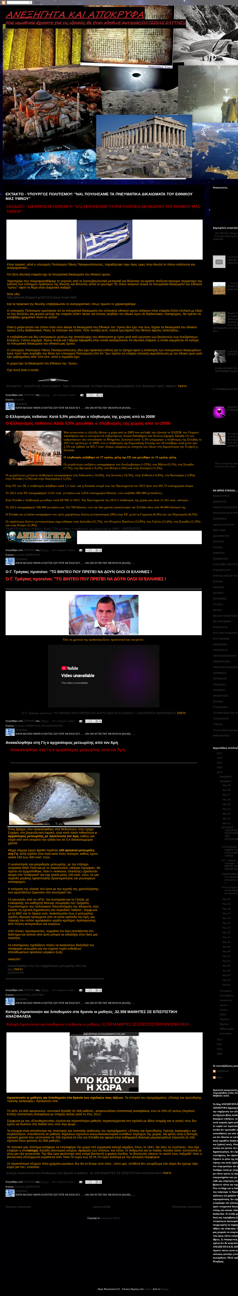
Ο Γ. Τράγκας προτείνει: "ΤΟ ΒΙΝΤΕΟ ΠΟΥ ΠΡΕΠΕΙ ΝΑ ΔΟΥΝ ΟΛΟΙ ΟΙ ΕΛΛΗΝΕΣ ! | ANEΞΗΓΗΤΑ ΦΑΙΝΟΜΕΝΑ (99, 713)
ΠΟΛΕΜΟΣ (219, 690)
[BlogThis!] (91, 395)
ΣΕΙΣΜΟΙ (218, 701)
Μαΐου (223, 1014)
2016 (220, 758)
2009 (220, 1053)
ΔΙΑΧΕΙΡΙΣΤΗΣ (221, 536)
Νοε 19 (227, 903)
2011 (220, 1044)
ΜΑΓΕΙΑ (217, 610)
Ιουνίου (224, 1009)
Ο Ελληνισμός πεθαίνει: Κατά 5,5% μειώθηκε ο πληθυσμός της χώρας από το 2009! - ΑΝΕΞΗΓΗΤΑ (76, 528)
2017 (220, 753)
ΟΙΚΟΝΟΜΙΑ (220, 644)
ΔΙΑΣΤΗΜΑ (38, 995)
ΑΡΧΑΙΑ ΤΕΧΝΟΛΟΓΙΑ (225, 507)
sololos (147, 1289)
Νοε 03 (227, 975)
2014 (220, 767)
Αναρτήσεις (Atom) (110, 1218)
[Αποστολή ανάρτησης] (81, 395)
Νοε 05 (227, 965)
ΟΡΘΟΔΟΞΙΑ (220, 650)
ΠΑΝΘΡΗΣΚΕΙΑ (221, 661)
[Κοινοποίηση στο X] (94, 395)
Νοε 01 (227, 984)
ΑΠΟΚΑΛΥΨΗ (15, 972)
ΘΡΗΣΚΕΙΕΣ (220, 598)
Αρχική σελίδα (101, 1206)
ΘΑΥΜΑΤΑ (218, 587)
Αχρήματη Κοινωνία (223, 524)
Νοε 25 (227, 804)
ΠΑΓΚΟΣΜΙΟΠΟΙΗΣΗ (52, 726)
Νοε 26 (227, 799)
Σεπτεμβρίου (227, 995)
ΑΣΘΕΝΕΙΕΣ (220, 518)
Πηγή (9, 528)
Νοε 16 (227, 918)
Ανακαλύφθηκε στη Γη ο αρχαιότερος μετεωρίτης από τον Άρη (62, 742)
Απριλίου (225, 1019)
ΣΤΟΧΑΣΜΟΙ (220, 707)
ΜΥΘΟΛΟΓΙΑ (220, 627)
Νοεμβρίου (226, 781)
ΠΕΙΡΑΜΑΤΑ (219, 673)
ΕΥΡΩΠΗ (218, 581)
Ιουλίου (224, 1005)
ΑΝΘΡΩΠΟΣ (220, 501)
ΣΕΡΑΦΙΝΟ (222, 1071)
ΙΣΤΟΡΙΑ (217, 604)
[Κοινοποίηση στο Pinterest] (101, 395)
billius (219, 1077)
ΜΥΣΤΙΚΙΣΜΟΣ (221, 638)
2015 (220, 762)
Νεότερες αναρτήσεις (18, 1206)
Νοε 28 (227, 790)
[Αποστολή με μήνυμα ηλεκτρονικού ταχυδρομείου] (88, 395)
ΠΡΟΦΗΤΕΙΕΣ (221, 695)
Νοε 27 (227, 794)
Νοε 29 (227, 785)
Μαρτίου (225, 1024)
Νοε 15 (227, 923)
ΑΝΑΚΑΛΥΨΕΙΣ (22, 995)
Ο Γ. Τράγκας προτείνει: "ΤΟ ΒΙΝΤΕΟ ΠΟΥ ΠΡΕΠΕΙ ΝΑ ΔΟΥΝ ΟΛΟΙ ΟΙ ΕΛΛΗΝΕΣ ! (79, 572)
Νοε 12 (227, 932)
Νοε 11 (227, 937)
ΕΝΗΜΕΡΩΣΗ (32, 555)
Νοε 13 (227, 927)
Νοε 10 (227, 942)
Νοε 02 (227, 980)
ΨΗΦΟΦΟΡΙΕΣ (221, 735)
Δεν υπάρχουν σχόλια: (65, 395)
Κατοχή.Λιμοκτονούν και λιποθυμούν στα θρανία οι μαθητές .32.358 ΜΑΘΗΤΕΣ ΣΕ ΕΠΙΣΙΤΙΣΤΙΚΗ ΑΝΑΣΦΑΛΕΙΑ (84, 1173)
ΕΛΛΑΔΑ (19, 399)
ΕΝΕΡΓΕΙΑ (219, 553)
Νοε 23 (227, 813)
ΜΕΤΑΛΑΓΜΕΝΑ (222, 621)
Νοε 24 (227, 809)
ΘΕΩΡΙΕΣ (218, 592)
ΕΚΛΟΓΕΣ (218, 541)
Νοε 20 (227, 899)
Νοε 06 (227, 961)
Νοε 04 (227, 970)
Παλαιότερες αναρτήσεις (187, 1206)
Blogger (164, 1289)
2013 (220, 772)
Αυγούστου (226, 1000)
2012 (220, 1039)
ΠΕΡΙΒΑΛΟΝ (220, 678)
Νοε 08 (227, 951)
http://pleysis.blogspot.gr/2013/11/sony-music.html (41, 297)
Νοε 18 (227, 908)
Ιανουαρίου (226, 1033)
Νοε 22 (227, 818)
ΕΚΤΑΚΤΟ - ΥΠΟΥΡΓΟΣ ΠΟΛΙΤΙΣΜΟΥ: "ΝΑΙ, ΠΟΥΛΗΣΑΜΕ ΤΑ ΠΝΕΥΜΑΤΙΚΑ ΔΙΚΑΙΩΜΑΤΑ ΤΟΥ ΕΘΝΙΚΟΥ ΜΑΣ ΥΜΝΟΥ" (91, 386)
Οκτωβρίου (226, 990)
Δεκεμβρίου (226, 776)
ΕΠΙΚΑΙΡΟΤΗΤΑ (222, 570)
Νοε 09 (227, 946)
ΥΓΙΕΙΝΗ (217, 724)
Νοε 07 (227, 956)
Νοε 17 (227, 913)
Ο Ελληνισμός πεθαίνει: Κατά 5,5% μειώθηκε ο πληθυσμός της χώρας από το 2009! (80, 416)
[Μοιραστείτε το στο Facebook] (98, 395)
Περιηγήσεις (219, 684)
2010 (220, 1049)
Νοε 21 (227, 823)
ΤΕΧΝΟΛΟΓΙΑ (220, 718)
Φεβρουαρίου (227, 1028)
